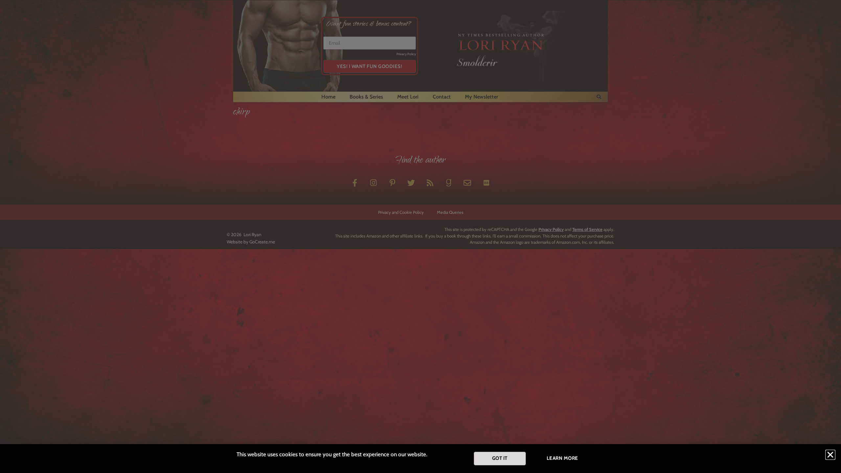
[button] (830, 455)
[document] (420, 236)
